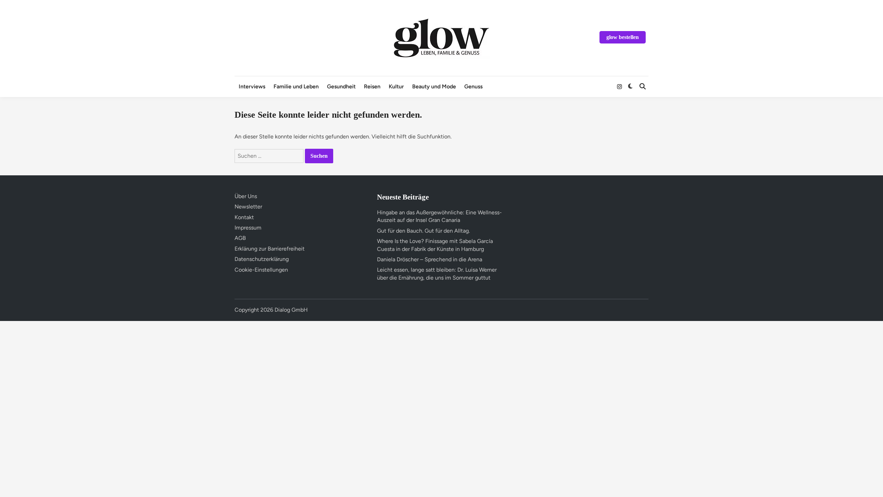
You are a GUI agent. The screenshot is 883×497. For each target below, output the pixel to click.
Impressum (248, 227)
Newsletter (248, 206)
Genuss (473, 86)
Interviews (252, 86)
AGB (240, 238)
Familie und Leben (296, 86)
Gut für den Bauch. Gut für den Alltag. (423, 230)
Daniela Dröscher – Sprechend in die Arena (429, 259)
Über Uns (246, 196)
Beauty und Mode (434, 86)
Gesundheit (341, 86)
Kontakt (244, 217)
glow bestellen (622, 37)
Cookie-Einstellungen (261, 269)
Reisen (372, 86)
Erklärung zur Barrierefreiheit (270, 248)
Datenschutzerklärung (262, 259)
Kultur (396, 86)
